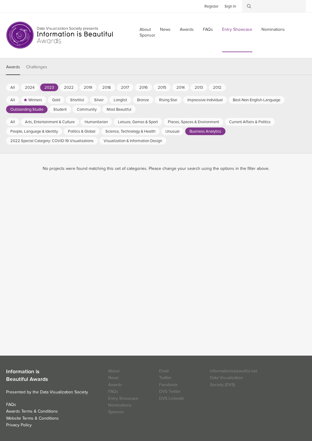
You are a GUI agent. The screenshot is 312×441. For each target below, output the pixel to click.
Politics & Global (81, 131)
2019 (88, 87)
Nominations (273, 29)
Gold (56, 100)
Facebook (19, 5)
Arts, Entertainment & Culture (50, 122)
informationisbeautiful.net (233, 371)
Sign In (230, 6)
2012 (217, 87)
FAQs (208, 29)
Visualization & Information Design (133, 140)
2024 (29, 87)
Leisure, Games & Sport (138, 122)
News (165, 29)
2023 (49, 87)
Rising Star (168, 100)
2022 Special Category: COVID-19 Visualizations (52, 140)
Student (60, 109)
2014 (180, 87)
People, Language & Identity (34, 131)
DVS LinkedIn (171, 398)
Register (211, 6)
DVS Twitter (170, 391)
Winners (35, 100)
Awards (187, 29)
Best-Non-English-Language (256, 100)
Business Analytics (205, 131)
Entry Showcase (237, 29)
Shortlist (77, 100)
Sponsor (147, 35)
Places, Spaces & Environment (193, 122)
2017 (125, 87)
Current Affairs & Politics (250, 122)
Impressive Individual (205, 100)
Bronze (143, 100)
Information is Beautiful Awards (60, 35)
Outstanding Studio (26, 109)
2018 (106, 87)
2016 (143, 87)
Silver (99, 100)
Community (87, 109)
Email (164, 371)
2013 (199, 87)
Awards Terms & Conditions (32, 411)
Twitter (10, 5)
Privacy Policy (19, 425)
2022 (69, 87)
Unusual (172, 131)
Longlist (120, 100)
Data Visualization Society (64, 392)
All (12, 87)
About (113, 371)
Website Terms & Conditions (32, 418)
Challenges (36, 67)
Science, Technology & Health (130, 131)
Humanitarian (96, 122)
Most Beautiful (119, 109)
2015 (162, 87)
